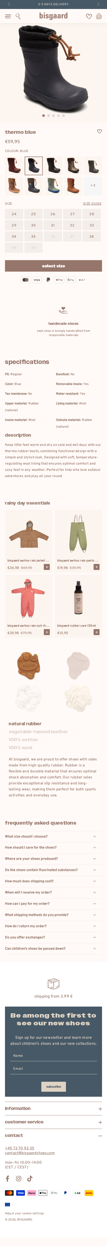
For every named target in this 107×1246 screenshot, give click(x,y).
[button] (18, 16)
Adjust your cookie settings (24, 1214)
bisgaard (24, 1220)
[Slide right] (98, 4)
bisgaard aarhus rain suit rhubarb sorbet (35, 626)
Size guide (92, 204)
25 (33, 214)
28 (91, 214)
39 (14, 248)
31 (53, 225)
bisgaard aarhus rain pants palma (80, 561)
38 (91, 237)
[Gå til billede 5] (63, 115)
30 (33, 225)
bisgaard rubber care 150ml (76, 626)
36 (53, 237)
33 (92, 225)
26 (53, 214)
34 (14, 237)
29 (14, 225)
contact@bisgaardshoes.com (30, 1153)
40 (33, 248)
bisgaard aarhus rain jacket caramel (32, 561)
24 (14, 214)
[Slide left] (9, 4)
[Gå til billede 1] (43, 115)
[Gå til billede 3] (53, 115)
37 (72, 237)
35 (33, 237)
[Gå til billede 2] (48, 115)
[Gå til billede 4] (58, 115)
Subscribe (53, 1086)
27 (72, 214)
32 (72, 225)
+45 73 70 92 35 (19, 1148)
